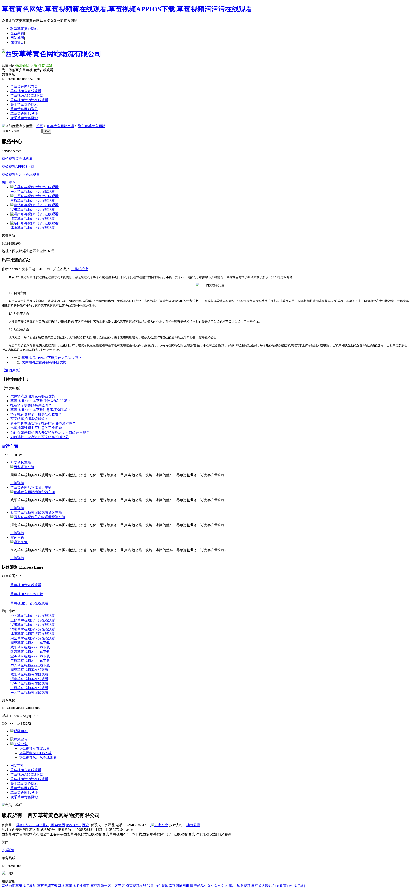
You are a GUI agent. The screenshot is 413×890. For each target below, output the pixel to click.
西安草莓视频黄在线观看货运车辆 (36, 512)
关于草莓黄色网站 (24, 104)
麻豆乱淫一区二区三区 (107, 886)
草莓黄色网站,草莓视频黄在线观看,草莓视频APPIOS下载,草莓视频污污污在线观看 (127, 9)
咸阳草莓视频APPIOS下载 (30, 647)
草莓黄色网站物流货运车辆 (31, 487)
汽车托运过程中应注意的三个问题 (36, 428)
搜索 (47, 131)
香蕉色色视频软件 (293, 886)
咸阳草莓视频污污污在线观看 (32, 227)
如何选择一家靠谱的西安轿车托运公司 (39, 437)
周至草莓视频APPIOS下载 (30, 643)
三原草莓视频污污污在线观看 (32, 200)
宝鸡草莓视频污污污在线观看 (32, 209)
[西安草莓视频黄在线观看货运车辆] (37, 517)
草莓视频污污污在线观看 (29, 100)
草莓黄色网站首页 (24, 86)
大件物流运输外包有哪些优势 (44, 362)
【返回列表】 (12, 370)
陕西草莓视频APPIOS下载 (30, 652)
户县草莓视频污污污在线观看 (32, 191)
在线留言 (17, 42)
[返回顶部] (19, 731)
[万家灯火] (159, 825)
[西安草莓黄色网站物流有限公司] (52, 54)
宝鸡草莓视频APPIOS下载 (30, 656)
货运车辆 (10, 446)
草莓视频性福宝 (77, 886)
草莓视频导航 (25, 886)
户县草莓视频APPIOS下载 (30, 665)
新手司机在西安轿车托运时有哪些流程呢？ (43, 423)
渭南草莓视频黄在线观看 (29, 679)
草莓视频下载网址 (51, 886)
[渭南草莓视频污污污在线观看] (34, 214)
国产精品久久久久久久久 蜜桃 (213, 886)
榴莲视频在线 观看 (140, 886)
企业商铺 (17, 33)
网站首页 (17, 765)
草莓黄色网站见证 (24, 113)
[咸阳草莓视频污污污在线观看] (34, 223)
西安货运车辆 (20, 462)
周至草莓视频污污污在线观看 (32, 638)
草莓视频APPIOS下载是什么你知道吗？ (52, 358)
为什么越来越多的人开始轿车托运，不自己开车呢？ (49, 432)
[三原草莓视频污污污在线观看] (34, 196)
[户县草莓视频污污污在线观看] (34, 187)
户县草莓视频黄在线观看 (29, 692)
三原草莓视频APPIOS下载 (30, 661)
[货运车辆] (19, 542)
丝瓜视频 (244, 886)
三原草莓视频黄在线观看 (29, 688)
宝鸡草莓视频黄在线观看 (29, 683)
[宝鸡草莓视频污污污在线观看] (34, 205)
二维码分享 (79, 269)
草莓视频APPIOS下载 (26, 95)
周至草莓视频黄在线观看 (29, 670)
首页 (39, 126)
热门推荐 (8, 182)
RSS (69, 825)
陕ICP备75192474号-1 (32, 825)
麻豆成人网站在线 (265, 886)
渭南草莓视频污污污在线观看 (32, 218)
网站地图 (17, 38)
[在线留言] (19, 739)
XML (77, 825)
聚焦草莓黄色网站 (91, 126)
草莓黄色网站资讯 (24, 109)
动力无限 (193, 825)
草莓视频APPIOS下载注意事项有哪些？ (40, 410)
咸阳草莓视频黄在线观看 (29, 674)
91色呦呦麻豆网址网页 (172, 886)
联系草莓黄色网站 (24, 29)
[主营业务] (19, 744)
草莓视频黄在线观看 (25, 91)
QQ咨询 (8, 850)
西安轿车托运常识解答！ (29, 419)
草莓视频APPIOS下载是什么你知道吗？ (40, 401)
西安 (85, 825)
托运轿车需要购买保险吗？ (31, 405)
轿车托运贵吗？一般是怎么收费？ (36, 414)
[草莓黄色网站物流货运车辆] (32, 492)
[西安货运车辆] (22, 467)
